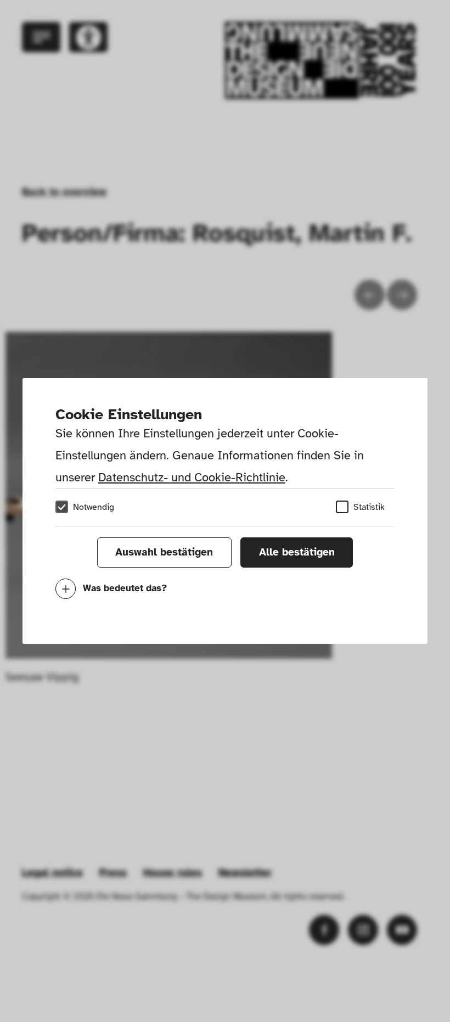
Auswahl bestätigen (164, 552)
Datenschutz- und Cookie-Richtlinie (191, 477)
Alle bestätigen (297, 552)
